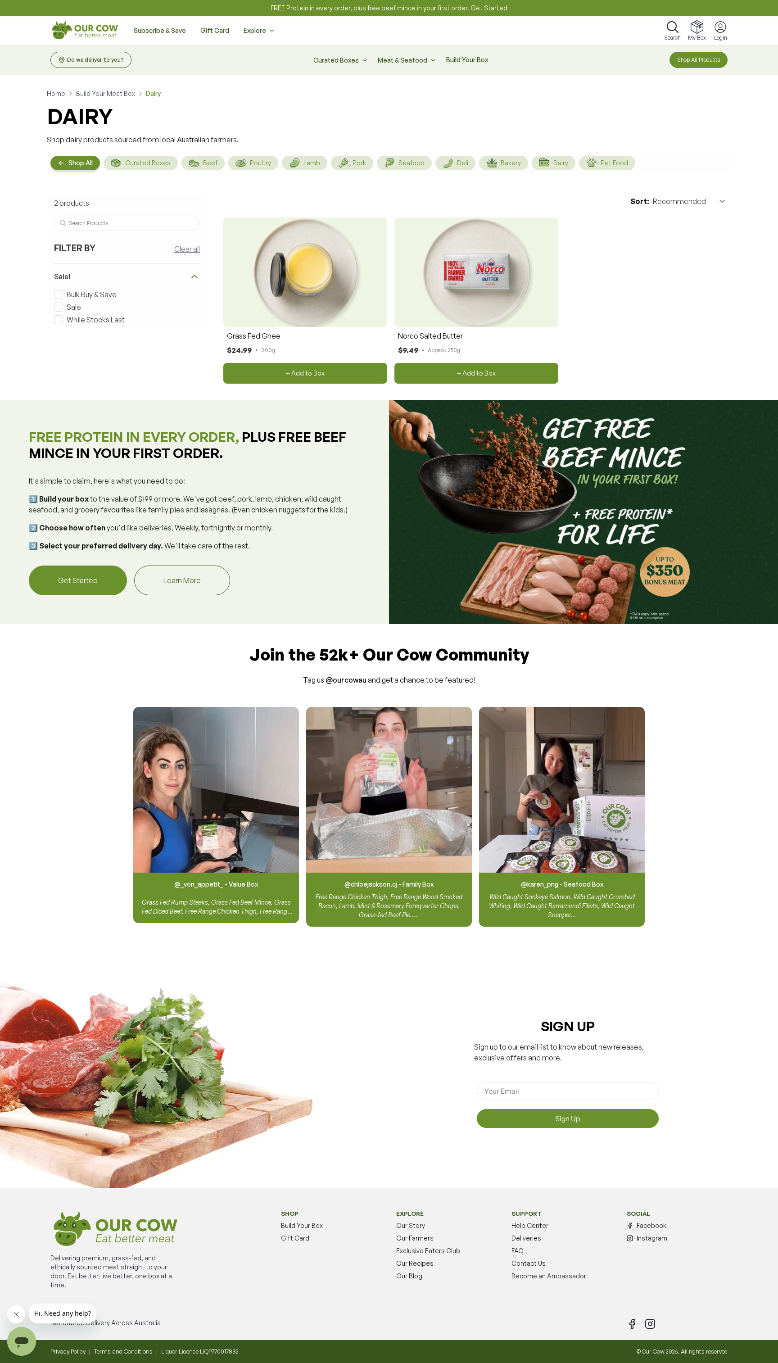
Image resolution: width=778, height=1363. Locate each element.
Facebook (651, 1225)
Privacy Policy (68, 1351)
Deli (462, 163)
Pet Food (614, 163)
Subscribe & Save (160, 30)
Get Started (488, 8)
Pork (359, 163)
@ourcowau (346, 679)
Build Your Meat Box (105, 93)
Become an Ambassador (548, 1276)
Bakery (511, 163)
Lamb (311, 163)
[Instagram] (650, 1323)
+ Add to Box (305, 373)
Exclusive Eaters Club (428, 1250)
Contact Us (528, 1263)
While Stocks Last (96, 319)
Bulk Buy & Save (92, 294)
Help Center (529, 1225)
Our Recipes (415, 1263)
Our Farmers (415, 1238)
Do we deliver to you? (95, 59)
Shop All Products (698, 59)
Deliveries (526, 1238)
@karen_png (539, 884)
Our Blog (409, 1276)
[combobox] (127, 223)
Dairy (560, 163)
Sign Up (567, 1118)
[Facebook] (632, 1323)
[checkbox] (58, 294)
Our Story (410, 1225)
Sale (74, 307)
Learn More (196, 580)
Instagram (652, 1238)
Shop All (80, 163)
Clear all (187, 249)
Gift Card (214, 30)
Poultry (260, 163)
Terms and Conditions (123, 1351)
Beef (210, 163)
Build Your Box (467, 59)
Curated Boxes (148, 163)
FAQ (517, 1250)
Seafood (411, 163)
